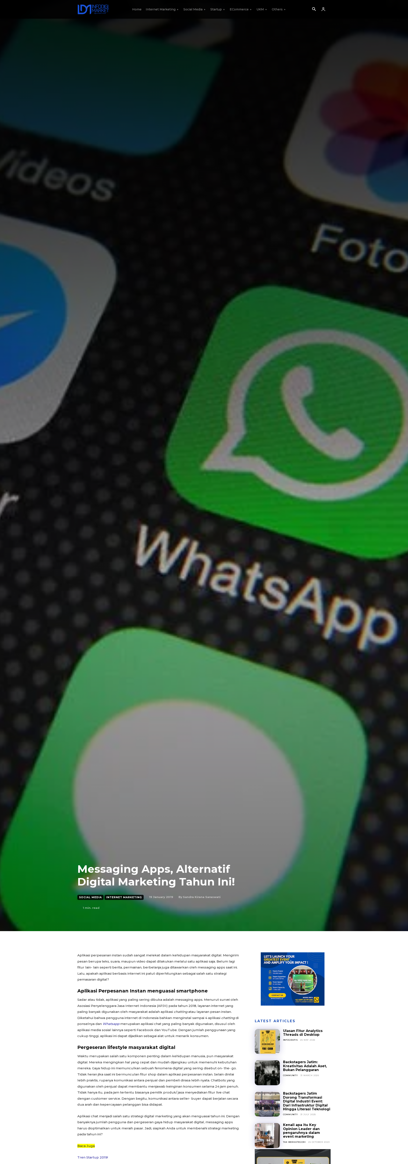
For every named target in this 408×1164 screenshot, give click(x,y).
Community (290, 1075)
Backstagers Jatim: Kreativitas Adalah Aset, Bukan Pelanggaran (305, 1066)
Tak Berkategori (294, 1142)
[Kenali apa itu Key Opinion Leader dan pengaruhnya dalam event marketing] (267, 1135)
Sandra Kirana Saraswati (202, 897)
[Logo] (93, 9)
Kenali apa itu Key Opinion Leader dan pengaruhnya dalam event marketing (301, 1131)
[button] (314, 9)
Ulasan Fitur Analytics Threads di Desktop (303, 1033)
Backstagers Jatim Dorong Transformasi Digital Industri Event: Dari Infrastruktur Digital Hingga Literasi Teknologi (306, 1101)
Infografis (290, 1040)
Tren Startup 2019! (92, 1157)
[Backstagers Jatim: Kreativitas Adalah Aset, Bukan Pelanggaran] (267, 1072)
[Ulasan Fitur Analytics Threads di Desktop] (267, 1041)
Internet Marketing (124, 897)
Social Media (90, 897)
